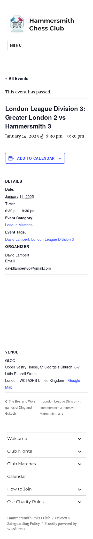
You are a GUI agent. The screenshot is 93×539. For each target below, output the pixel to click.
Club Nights (19, 451)
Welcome (17, 438)
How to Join (19, 489)
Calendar (16, 476)
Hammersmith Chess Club (28, 518)
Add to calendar (36, 158)
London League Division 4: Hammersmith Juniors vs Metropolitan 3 (60, 407)
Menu (15, 45)
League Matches (19, 224)
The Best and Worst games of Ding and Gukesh (20, 407)
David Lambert (17, 239)
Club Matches (21, 463)
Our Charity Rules (25, 501)
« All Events (16, 78)
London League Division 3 (52, 239)
